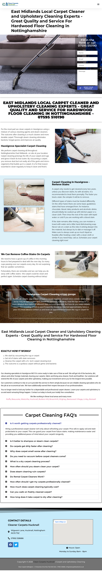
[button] (98, 4)
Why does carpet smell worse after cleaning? (33, 451)
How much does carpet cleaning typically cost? (34, 487)
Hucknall (34, 399)
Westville (25, 399)
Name (80, 50)
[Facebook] (10, 544)
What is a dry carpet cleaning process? (30, 461)
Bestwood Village (75, 399)
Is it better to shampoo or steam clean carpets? (34, 441)
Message (81, 69)
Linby (85, 399)
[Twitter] (15, 544)
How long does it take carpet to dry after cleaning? (36, 497)
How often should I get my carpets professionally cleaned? (40, 482)
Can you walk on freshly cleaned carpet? (31, 492)
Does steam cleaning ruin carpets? (28, 471)
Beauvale (16, 399)
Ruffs (8, 399)
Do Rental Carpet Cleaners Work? (27, 476)
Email (79, 56)
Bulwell (92, 399)
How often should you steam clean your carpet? (35, 466)
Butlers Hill (44, 399)
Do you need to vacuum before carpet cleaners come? (38, 456)
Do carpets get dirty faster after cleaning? (31, 446)
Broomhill (53, 399)
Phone (80, 62)
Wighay (62, 399)
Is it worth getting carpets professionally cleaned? (35, 423)
